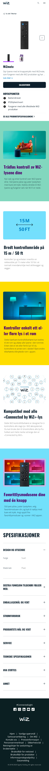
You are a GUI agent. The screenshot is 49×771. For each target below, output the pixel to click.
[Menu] (44, 2)
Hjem (12, 733)
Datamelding (23, 760)
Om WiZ (33, 736)
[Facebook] (15, 709)
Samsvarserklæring (17, 736)
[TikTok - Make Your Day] (34, 709)
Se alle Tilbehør (11, 14)
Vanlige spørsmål (27, 733)
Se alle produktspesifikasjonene (18, 116)
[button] (42, 37)
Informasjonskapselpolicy (22, 757)
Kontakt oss (11, 739)
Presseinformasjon (30, 739)
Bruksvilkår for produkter (22, 754)
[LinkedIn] (24, 709)
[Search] (38, 2)
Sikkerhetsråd (34, 742)
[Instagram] (20, 709)
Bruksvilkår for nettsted (22, 751)
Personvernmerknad (14, 742)
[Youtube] (29, 709)
